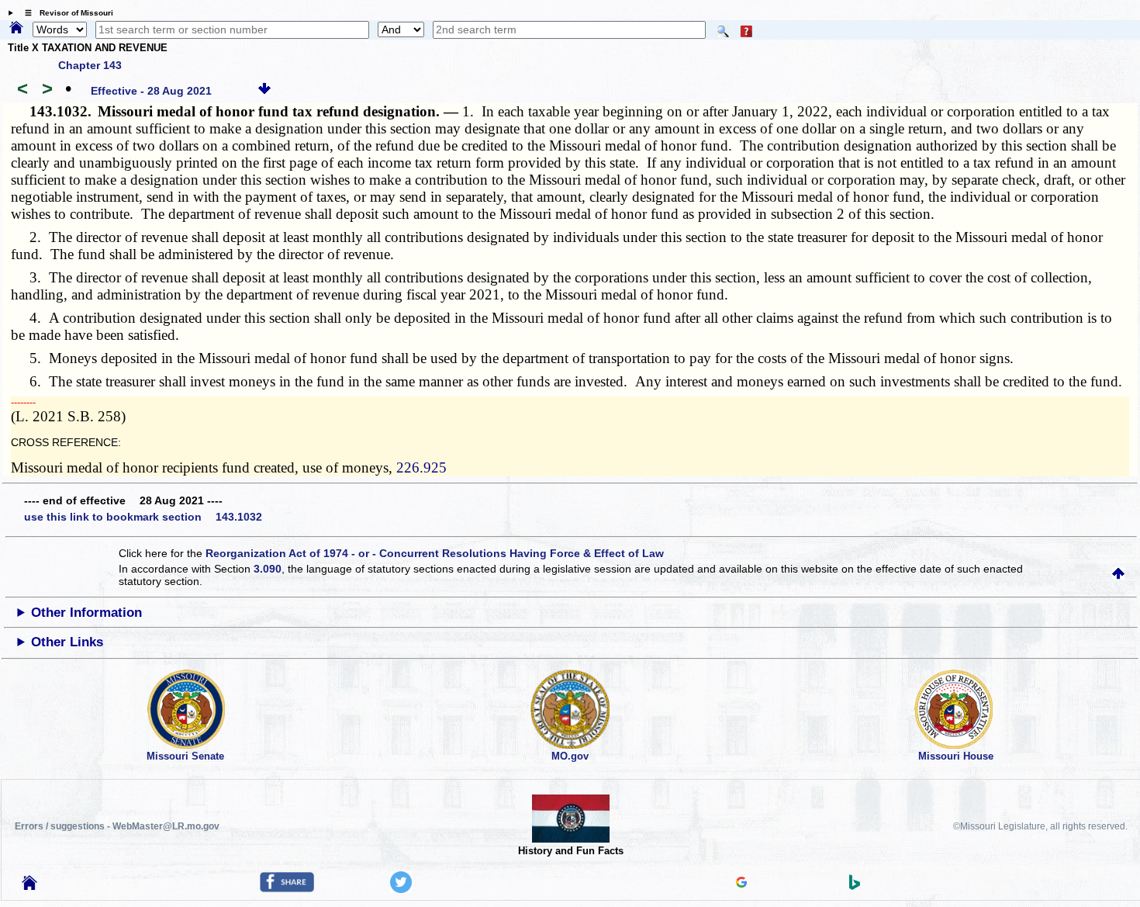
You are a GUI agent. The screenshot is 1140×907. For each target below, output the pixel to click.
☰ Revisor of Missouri (65, 13)
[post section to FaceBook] (287, 888)
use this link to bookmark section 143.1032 (143, 517)
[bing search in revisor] (854, 886)
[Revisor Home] (29, 886)
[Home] (16, 28)
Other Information (86, 612)
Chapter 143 (90, 65)
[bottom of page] (264, 91)
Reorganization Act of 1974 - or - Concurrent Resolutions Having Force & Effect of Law (435, 553)
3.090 (268, 569)
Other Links (67, 642)
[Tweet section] (401, 889)
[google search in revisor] (741, 884)
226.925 (421, 467)
